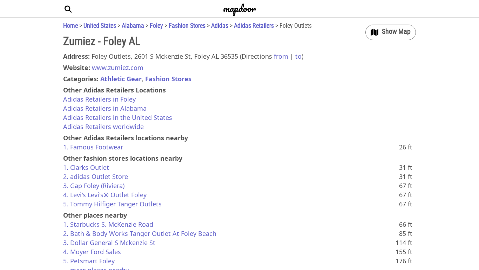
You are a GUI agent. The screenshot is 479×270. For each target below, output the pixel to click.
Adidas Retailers (254, 25)
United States (99, 25)
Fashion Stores (187, 25)
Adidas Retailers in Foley (99, 99)
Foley (156, 25)
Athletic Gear (121, 79)
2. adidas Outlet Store (95, 176)
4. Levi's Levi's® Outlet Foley (105, 195)
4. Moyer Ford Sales (92, 252)
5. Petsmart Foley (89, 261)
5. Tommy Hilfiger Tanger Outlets (112, 204)
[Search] (68, 9)
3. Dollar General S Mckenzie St (109, 242)
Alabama (133, 25)
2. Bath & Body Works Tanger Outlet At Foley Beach (139, 233)
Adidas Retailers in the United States (117, 117)
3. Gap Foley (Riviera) (93, 185)
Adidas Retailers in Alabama (105, 108)
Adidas (219, 25)
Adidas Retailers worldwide (103, 126)
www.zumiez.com (117, 67)
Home (70, 25)
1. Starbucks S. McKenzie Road (108, 224)
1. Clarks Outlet (86, 167)
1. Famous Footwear (93, 147)
